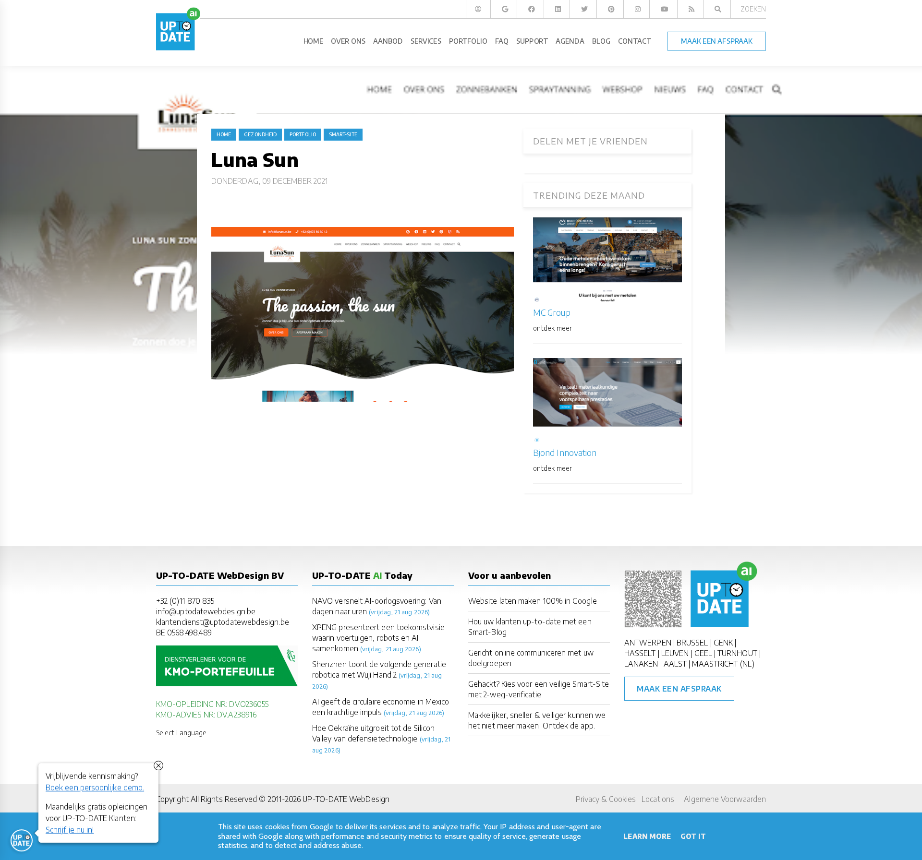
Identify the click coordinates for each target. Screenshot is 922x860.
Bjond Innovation (564, 452)
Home (224, 134)
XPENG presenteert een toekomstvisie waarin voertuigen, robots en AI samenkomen (378, 637)
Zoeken (753, 9)
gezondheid (260, 134)
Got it (692, 836)
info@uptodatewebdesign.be (205, 611)
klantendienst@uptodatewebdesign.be (222, 622)
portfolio (303, 134)
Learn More (647, 836)
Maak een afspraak (679, 688)
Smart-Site (343, 134)
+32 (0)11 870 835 (185, 601)
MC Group (551, 312)
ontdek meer (552, 328)
